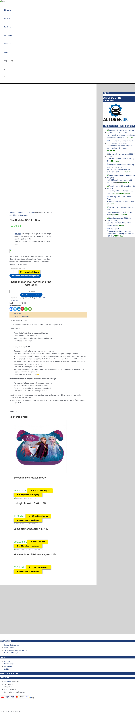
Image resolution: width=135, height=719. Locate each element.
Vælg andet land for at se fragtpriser (25, 276)
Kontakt (7, 661)
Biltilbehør (20, 213)
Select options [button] (39, 542)
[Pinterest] (22, 309)
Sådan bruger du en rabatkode (15, 650)
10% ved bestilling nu (31, 272)
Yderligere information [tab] (22, 316)
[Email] (30, 309)
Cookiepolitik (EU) (11, 653)
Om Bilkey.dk (9, 664)
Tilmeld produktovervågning (31, 295)
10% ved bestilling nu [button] (41, 491)
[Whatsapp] (26, 309)
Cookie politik (9, 648)
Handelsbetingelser (11, 645)
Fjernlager (17, 234)
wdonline (7, 682)
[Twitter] (15, 309)
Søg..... (6, 61)
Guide (6, 669)
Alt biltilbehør (14, 215)
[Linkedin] (19, 309)
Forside (12, 213)
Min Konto (8, 666)
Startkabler (30, 213)
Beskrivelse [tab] (18, 314)
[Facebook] (11, 309)
